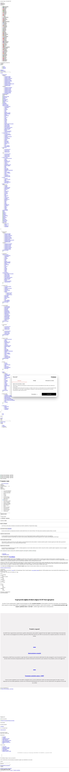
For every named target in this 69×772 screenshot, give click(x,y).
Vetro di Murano (7, 146)
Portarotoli (6, 309)
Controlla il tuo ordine (5, 747)
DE (5, 68)
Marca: (1, 478)
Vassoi (5, 173)
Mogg (5, 201)
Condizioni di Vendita (7, 395)
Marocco (5, 38)
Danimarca (5, 19)
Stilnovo (5, 207)
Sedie (5, 118)
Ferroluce (5, 189)
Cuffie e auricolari (7, 179)
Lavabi (5, 320)
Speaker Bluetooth (7, 367)
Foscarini (5, 380)
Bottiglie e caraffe (7, 161)
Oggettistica (6, 226)
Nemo (5, 387)
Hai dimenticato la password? (5, 765)
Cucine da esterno (7, 281)
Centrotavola (6, 342)
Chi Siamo (6, 394)
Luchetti (5, 384)
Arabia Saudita (6, 6)
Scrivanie (5, 117)
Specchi (5, 120)
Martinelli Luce (6, 199)
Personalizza (34, 394)
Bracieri (5, 130)
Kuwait (5, 32)
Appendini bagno (7, 315)
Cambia (2, 63)
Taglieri (5, 171)
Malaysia (5, 37)
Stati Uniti (5, 54)
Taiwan (5, 58)
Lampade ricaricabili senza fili (9, 83)
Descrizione (4, 553)
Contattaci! (2, 726)
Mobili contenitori (7, 113)
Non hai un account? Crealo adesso (6, 768)
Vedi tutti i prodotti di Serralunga (5, 567)
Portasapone (6, 310)
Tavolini (5, 122)
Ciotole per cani (6, 328)
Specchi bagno (6, 317)
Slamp (5, 206)
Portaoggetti (6, 296)
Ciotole (5, 162)
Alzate (5, 159)
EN (5, 67)
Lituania (5, 35)
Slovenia (5, 52)
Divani (5, 110)
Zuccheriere (6, 174)
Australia (5, 7)
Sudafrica (5, 55)
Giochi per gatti (6, 156)
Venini (5, 208)
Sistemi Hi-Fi (6, 181)
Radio (5, 180)
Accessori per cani (7, 149)
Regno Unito (5, 48)
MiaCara (5, 200)
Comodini (6, 109)
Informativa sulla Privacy (8, 396)
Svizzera (5, 57)
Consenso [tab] (19, 380)
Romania (5, 49)
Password (1, 763)
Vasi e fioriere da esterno (8, 127)
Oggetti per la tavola (7, 164)
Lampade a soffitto (7, 77)
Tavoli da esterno (7, 125)
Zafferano (6, 209)
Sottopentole (6, 169)
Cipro (4, 16)
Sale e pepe (6, 168)
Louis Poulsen (6, 197)
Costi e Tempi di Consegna (8, 399)
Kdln (5, 194)
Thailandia (5, 59)
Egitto (5, 20)
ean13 (1, 592)
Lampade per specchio (8, 247)
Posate (5, 167)
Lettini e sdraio (6, 124)
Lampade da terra (7, 81)
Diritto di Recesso (7, 397)
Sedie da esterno (7, 126)
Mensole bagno (6, 316)
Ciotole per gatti (7, 155)
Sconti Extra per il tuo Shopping (9, 400)
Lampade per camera (7, 88)
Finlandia (5, 23)
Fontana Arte (6, 191)
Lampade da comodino (8, 238)
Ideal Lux (6, 193)
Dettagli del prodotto (5, 554)
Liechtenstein (6, 34)
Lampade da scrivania (7, 80)
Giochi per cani (6, 329)
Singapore (5, 50)
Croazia (5, 18)
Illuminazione (6, 223)
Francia (5, 24)
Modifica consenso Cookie (6, 751)
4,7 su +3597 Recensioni (4, 483)
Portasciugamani (7, 307)
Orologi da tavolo (9, 294)
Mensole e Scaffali (7, 112)
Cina (4, 15)
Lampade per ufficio (7, 91)
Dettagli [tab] (34, 380)
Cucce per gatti (6, 154)
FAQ (5, 401)
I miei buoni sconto (5, 750)
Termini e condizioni (16, 770)
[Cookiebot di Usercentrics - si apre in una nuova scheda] (51, 377)
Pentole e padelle (7, 165)
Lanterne (5, 139)
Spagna (5, 53)
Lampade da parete (7, 76)
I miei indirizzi (4, 749)
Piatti (5, 166)
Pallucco (5, 203)
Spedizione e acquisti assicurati (5, 533)
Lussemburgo (6, 36)
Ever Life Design (7, 377)
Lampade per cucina (7, 89)
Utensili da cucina (7, 176)
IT (4, 66)
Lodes (5, 196)
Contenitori (6, 137)
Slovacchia (5, 51)
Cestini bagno (6, 314)
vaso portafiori (34, 570)
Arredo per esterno (5, 105)
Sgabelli (5, 119)
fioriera (38, 570)
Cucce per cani (6, 150)
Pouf (5, 116)
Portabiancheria (6, 311)
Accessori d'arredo (7, 106)
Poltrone (5, 114)
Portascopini (6, 308)
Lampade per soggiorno (8, 87)
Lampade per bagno (7, 90)
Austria (5, 8)
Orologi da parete (9, 292)
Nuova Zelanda (6, 41)
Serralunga (6, 205)
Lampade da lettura (7, 82)
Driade (5, 376)
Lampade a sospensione (8, 78)
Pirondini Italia (6, 204)
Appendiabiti (6, 107)
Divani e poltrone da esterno (8, 123)
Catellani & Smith (7, 187)
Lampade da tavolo (7, 79)
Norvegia (5, 40)
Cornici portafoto (7, 138)
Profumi (5, 143)
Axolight (5, 186)
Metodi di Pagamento (7, 398)
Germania (5, 25)
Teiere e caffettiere (7, 172)
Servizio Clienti (2, 1)
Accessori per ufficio (7, 134)
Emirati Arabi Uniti (6, 21)
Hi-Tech (5, 362)
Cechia (5, 14)
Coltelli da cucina (7, 175)
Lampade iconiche (7, 85)
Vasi (5, 144)
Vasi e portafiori (6, 145)
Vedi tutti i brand (5, 210)
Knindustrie (6, 195)
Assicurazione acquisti (34, 653)
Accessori (6, 178)
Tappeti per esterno (7, 128)
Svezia (5, 56)
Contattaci (4, 737)
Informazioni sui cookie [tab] (49, 380)
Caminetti (6, 135)
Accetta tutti (49, 394)
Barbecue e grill (6, 129)
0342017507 (9, 528)
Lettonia (5, 33)
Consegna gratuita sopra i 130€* (34, 676)
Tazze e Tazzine (7, 352)
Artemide (5, 185)
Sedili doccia (6, 313)
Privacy (11, 770)
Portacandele (6, 295)
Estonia (5, 22)
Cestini (5, 108)
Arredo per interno (5, 104)
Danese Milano (6, 188)
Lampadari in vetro (7, 84)
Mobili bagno (6, 319)
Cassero (13, 570)
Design (5, 224)
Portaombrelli (6, 115)
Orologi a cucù (8, 293)
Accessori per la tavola (8, 158)
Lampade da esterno (7, 92)
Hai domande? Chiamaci (6, 528)
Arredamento (6, 225)
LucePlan (5, 198)
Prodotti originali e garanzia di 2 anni (6, 539)
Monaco (5, 39)
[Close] (0, 229)
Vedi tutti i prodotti (5, 93)
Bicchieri (5, 160)
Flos (5, 190)
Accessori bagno (7, 133)
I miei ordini (4, 746)
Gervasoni (6, 192)
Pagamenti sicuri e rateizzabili (5, 545)
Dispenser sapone (7, 312)
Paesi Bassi (5, 42)
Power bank (6, 182)
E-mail (1, 761)
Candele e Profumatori (8, 136)
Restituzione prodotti (5, 748)
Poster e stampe (6, 142)
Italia (4, 31)
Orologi (5, 140)
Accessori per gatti (7, 153)
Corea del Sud (6, 17)
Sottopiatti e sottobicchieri (8, 170)
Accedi (2, 766)
